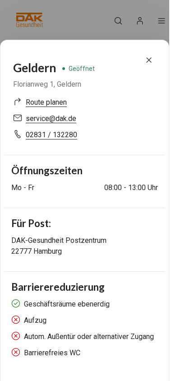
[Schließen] (149, 60)
